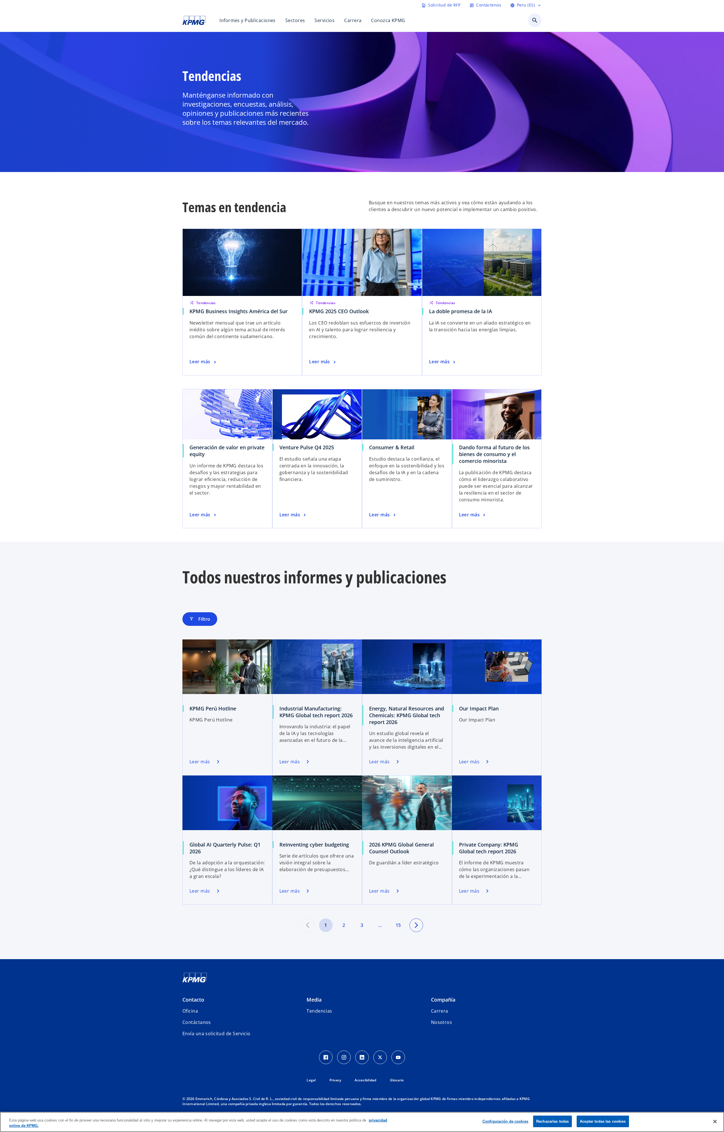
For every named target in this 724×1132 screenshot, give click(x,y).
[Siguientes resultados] (416, 925)
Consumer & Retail (391, 447)
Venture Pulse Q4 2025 (306, 447)
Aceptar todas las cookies (603, 1121)
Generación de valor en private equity (226, 450)
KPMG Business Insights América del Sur (238, 311)
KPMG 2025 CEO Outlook (339, 311)
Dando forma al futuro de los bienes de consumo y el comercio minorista (494, 454)
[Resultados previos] (307, 925)
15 (398, 925)
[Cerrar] (715, 1121)
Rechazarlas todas (552, 1121)
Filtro (199, 619)
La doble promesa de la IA (460, 311)
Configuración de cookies (505, 1121)
